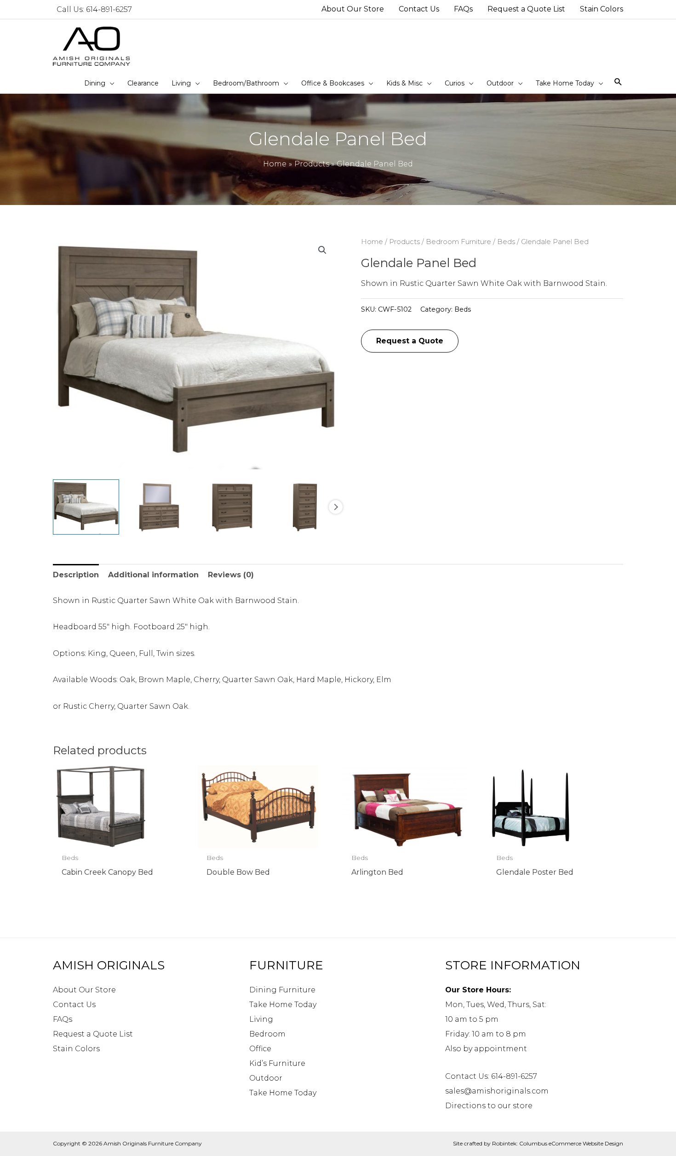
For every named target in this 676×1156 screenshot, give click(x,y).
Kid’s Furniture (277, 1063)
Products (404, 242)
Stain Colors (76, 1048)
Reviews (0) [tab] (231, 574)
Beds (506, 242)
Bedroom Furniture (458, 242)
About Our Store (84, 989)
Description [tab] (76, 574)
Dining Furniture (282, 989)
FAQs (62, 1019)
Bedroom (267, 1034)
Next (336, 507)
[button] (322, 250)
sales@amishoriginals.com (497, 1091)
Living (261, 1019)
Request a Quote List (93, 1034)
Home (372, 242)
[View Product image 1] (86, 507)
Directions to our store (489, 1105)
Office (260, 1048)
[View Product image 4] (305, 507)
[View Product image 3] (232, 507)
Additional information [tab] (153, 574)
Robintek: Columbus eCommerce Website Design (557, 1143)
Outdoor (265, 1078)
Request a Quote (409, 340)
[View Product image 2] (159, 507)
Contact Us (74, 1004)
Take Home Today (282, 1004)
